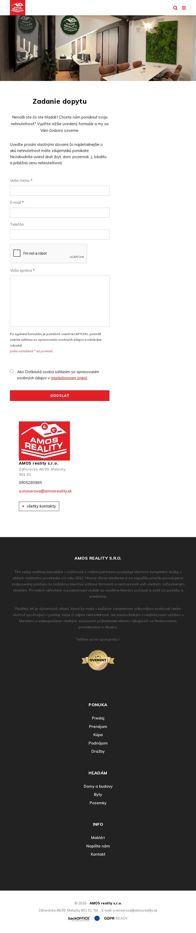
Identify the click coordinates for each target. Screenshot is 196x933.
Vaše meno (21, 180)
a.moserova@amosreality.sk (44, 491)
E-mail (17, 202)
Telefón (17, 224)
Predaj (98, 718)
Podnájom (98, 743)
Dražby (98, 751)
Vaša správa (22, 270)
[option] (98, 47)
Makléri (98, 837)
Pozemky (98, 802)
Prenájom (98, 726)
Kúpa (98, 734)
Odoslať (59, 395)
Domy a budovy (98, 786)
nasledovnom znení (69, 377)
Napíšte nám (98, 846)
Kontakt (98, 854)
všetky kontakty (41, 506)
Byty (98, 794)
